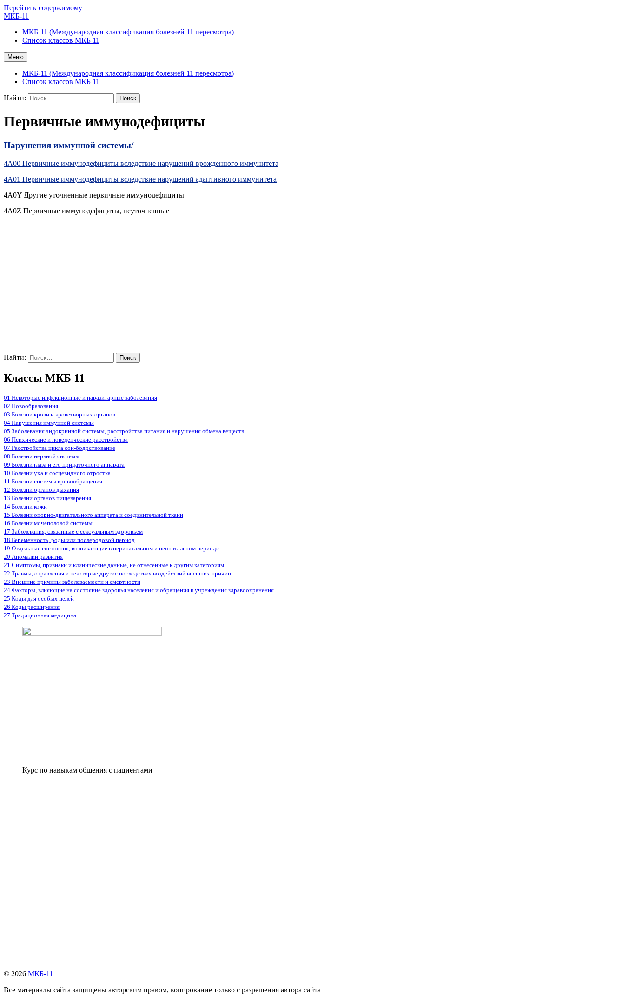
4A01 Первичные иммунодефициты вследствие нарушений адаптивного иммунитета (140, 179)
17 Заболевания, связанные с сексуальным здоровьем (73, 531)
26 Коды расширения (32, 606)
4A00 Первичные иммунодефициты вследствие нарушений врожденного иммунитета (141, 163)
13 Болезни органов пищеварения (47, 498)
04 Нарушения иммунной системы (49, 422)
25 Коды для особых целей (39, 598)
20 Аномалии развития (33, 556)
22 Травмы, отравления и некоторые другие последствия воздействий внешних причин (117, 573)
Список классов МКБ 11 (60, 82)
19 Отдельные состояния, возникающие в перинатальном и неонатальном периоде (111, 548)
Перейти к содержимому (43, 8)
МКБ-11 (16, 16)
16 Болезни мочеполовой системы (48, 523)
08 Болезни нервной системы (41, 456)
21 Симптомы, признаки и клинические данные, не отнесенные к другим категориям (114, 565)
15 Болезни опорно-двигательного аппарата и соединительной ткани (93, 514)
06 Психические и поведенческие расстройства (66, 439)
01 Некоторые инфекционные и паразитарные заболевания (80, 397)
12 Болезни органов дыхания (41, 489)
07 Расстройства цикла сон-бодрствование (59, 447)
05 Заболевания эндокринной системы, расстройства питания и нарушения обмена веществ (124, 431)
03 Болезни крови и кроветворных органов (59, 414)
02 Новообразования (31, 406)
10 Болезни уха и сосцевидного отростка (57, 472)
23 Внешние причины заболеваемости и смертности (72, 581)
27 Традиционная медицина (40, 615)
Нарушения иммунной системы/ (68, 145)
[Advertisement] (283, 288)
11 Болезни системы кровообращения (53, 481)
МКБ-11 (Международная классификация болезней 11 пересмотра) (128, 73)
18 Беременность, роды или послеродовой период (69, 539)
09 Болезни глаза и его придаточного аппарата (64, 464)
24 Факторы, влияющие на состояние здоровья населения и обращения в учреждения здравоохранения (139, 590)
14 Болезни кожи (25, 506)
